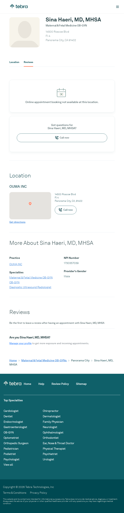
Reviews (28, 62)
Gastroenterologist (15, 427)
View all (8, 464)
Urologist (48, 459)
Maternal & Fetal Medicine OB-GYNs (44, 360)
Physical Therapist (54, 448)
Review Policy (60, 383)
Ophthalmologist (53, 432)
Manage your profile (20, 343)
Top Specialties (13, 400)
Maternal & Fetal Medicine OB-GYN (31, 277)
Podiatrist (10, 453)
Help (41, 383)
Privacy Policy (38, 492)
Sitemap (81, 383)
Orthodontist (51, 437)
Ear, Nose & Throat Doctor (58, 443)
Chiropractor (51, 410)
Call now (64, 137)
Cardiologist (11, 410)
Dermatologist (51, 416)
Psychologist (11, 459)
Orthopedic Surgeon (16, 443)
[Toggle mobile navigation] (117, 7)
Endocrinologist (13, 421)
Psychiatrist (50, 453)
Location (14, 62)
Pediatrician (11, 448)
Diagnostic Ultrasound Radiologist (30, 287)
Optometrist (11, 437)
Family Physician (53, 421)
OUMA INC (15, 264)
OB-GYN (14, 282)
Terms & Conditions (14, 492)
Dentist (8, 416)
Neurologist (50, 427)
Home (13, 360)
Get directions (17, 222)
